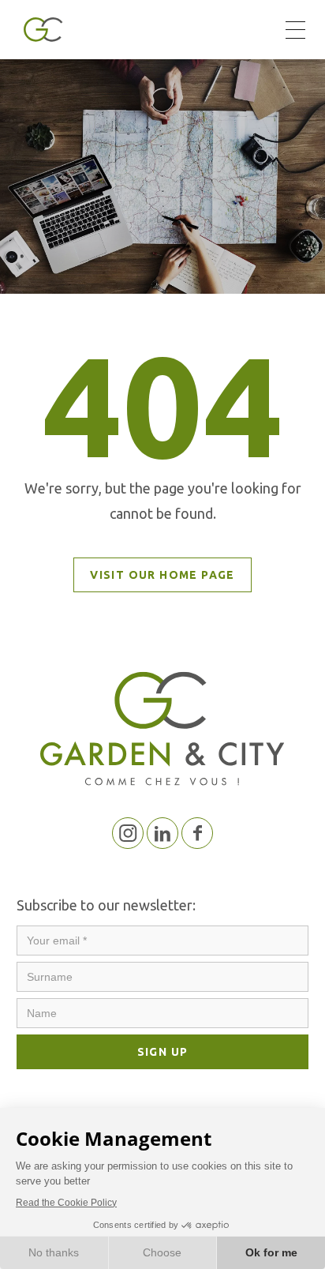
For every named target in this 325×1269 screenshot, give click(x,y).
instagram (128, 833)
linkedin (162, 833)
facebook (197, 833)
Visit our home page (162, 575)
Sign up (163, 1052)
